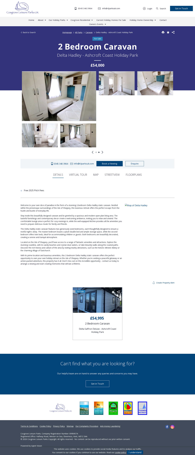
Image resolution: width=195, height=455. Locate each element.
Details (58, 174)
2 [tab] (98, 152)
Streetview (112, 174)
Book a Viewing (109, 163)
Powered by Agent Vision (31, 446)
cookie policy (120, 452)
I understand (135, 452)
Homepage (67, 32)
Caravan (89, 32)
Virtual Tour (78, 174)
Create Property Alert (165, 282)
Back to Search (29, 32)
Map (96, 174)
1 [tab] (96, 152)
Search (162, 8)
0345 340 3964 (84, 8)
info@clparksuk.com (111, 8)
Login (149, 8)
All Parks (78, 32)
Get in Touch (181, 8)
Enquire (134, 163)
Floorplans (134, 174)
